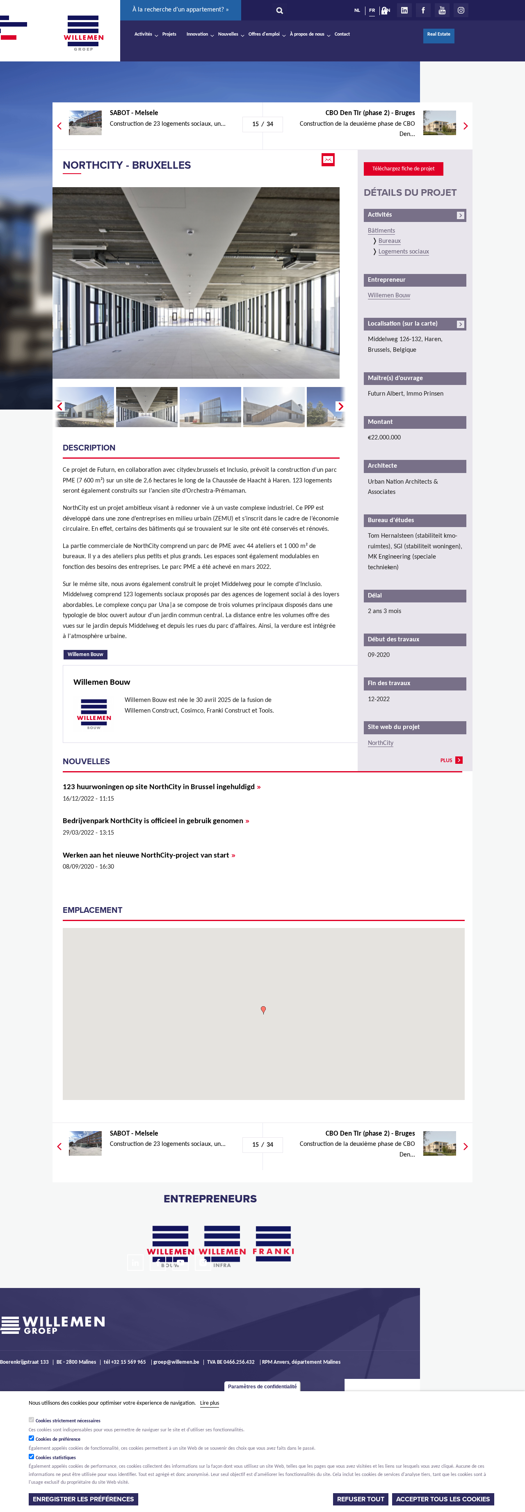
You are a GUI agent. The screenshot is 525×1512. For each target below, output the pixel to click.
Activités (143, 34)
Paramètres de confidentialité (262, 1387)
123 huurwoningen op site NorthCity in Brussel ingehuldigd (162, 787)
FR (372, 10)
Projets (169, 34)
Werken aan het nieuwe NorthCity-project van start (149, 856)
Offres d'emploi (264, 34)
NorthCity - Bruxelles (127, 165)
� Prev (58, 406)
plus (446, 761)
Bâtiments (381, 231)
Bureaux (390, 241)
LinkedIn (404, 10)
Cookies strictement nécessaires (68, 1421)
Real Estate (438, 34)
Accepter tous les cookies (443, 1499)
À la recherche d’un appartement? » (180, 10)
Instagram (461, 10)
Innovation (197, 34)
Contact (342, 34)
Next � (342, 406)
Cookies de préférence (58, 1439)
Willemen (83, 33)
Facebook (423, 10)
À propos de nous (307, 34)
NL (357, 10)
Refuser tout (360, 1499)
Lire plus (209, 1403)
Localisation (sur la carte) (403, 324)
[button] (263, 1010)
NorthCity (380, 743)
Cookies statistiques (56, 1457)
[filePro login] (386, 12)
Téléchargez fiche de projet (403, 169)
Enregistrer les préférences (83, 1499)
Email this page (329, 159)
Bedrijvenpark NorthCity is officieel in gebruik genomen (156, 821)
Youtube (442, 10)
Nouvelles (228, 34)
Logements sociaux (404, 252)
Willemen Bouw (87, 654)
